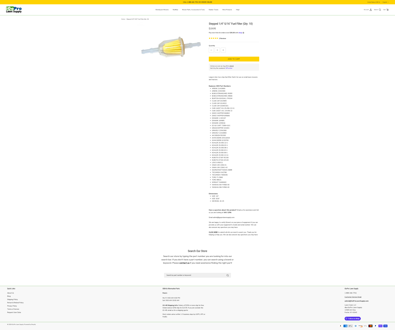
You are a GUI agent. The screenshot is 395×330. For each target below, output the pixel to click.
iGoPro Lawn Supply (18, 324)
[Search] (227, 275)
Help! (237, 10)
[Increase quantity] (223, 50)
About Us (10, 293)
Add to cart (234, 59)
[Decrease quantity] (211, 50)
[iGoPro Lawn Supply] (14, 9)
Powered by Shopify (30, 324)
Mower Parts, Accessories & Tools (193, 10)
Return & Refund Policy (15, 303)
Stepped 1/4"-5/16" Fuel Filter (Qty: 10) (138, 19)
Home (123, 19)
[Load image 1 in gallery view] (170, 47)
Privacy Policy (12, 306)
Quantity (212, 46)
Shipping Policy (12, 299)
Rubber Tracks (213, 10)
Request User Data (14, 312)
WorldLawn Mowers (162, 10)
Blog (9, 296)
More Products (227, 10)
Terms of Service (13, 309)
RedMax (175, 10)
